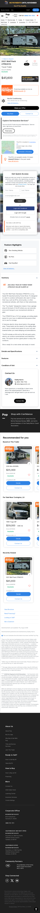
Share (26, 64)
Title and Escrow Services (10, 745)
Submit (20, 201)
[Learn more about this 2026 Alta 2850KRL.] (18, 455)
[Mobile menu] (2, 15)
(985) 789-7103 (22, 382)
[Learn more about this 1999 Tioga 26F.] (18, 510)
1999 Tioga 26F (11, 522)
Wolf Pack (4, 22)
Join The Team (10, 750)
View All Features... (13, 103)
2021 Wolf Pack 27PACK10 (14, 577)
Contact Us (18, 488)
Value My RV (9, 763)
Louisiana (13, 22)
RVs (12, 10)
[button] (36, 909)
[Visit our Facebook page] (7, 880)
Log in (28, 217)
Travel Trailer (29, 20)
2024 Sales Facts (10, 790)
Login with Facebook (20, 208)
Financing (8, 776)
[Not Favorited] (35, 61)
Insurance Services (11, 797)
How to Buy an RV (10, 773)
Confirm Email (12, 198)
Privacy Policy (22, 184)
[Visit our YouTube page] (17, 880)
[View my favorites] (37, 15)
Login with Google (20, 213)
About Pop (8, 731)
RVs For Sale (11, 20)
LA (17, 144)
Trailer (20, 20)
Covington (22, 22)
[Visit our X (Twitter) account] (12, 880)
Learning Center (10, 793)
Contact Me (20, 401)
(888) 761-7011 (29, 15)
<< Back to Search (7, 59)
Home (2, 20)
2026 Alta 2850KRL (12, 466)
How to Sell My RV (11, 759)
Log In (28, 10)
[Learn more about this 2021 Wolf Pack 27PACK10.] (18, 566)
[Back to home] (8, 15)
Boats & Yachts (5, 10)
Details (18, 483)
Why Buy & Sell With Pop (11, 739)
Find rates (8, 131)
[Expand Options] (29, 464)
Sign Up (36, 10)
